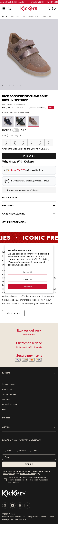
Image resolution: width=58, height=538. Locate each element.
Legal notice (20, 519)
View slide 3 (9, 85)
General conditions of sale (13, 517)
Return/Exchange (9, 404)
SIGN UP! (29, 464)
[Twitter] (27, 505)
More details (13, 313)
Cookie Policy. (23, 265)
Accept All (27, 272)
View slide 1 (2, 85)
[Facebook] (20, 505)
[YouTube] (12, 505)
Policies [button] (6, 417)
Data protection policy (36, 517)
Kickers (12, 514)
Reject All (28, 279)
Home (4, 16)
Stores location (8, 384)
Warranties (7, 399)
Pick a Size (29, 155)
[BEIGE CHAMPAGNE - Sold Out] (33, 122)
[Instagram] (5, 505)
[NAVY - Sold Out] (8, 122)
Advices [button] (6, 426)
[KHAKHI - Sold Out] (21, 122)
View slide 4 (13, 85)
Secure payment (9, 394)
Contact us (7, 389)
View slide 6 (20, 85)
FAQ (4, 409)
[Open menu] (4, 8)
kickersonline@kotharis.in (29, 347)
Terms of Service (27, 473)
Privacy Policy (9, 473)
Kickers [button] (6, 372)
